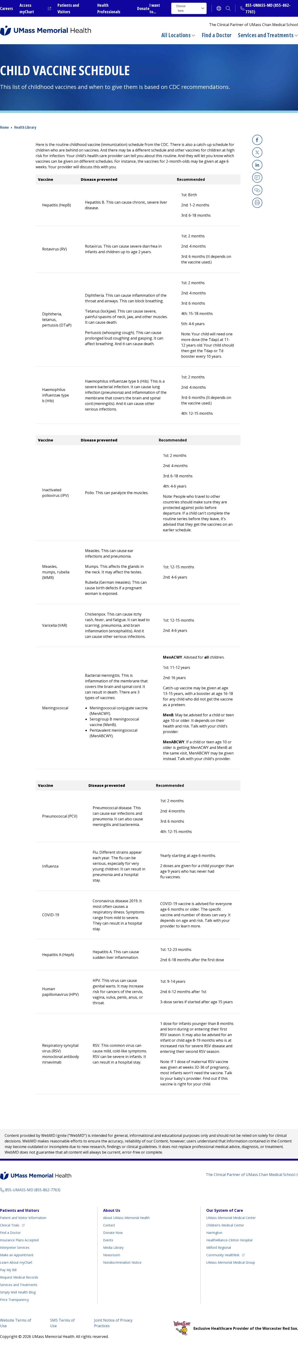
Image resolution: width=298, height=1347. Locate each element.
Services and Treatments (266, 35)
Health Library (25, 127)
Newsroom (111, 1255)
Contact (109, 1225)
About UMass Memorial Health (126, 1218)
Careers (6, 8)
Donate (143, 8)
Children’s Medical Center (225, 1225)
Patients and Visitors (19, 1210)
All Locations (176, 35)
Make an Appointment (17, 1255)
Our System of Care (224, 1210)
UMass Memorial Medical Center (231, 1218)
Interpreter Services (14, 1247)
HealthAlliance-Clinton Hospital (229, 1240)
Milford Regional (218, 1247)
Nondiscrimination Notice (122, 1262)
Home (4, 127)
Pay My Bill (8, 1270)
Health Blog (18, 1292)
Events (108, 1240)
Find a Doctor (217, 35)
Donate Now (113, 1232)
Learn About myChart (16, 1262)
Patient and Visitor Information (23, 1218)
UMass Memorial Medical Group (230, 1262)
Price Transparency (14, 1299)
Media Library (113, 1247)
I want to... (154, 8)
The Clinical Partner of (252, 1174)
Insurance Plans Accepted (19, 1240)
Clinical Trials (12, 1225)
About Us (111, 1210)
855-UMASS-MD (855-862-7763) (32, 1189)
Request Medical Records (19, 1277)
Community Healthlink (222, 1255)
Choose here (181, 8)
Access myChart (35, 8)
